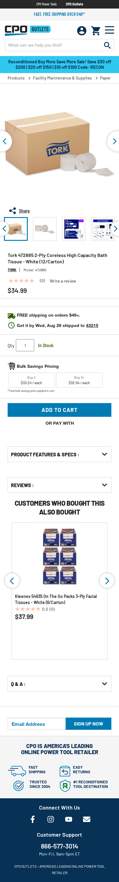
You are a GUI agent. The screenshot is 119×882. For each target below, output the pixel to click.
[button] (16, 229)
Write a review (63, 281)
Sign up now (88, 723)
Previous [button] (12, 580)
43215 (92, 325)
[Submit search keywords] (107, 45)
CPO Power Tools (46, 4)
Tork (12, 270)
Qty (11, 345)
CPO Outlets (74, 4)
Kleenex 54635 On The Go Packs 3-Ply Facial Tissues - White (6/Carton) (56, 599)
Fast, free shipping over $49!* (59, 14)
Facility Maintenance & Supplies (62, 77)
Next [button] (106, 580)
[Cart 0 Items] (95, 30)
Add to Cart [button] (59, 409)
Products (16, 77)
